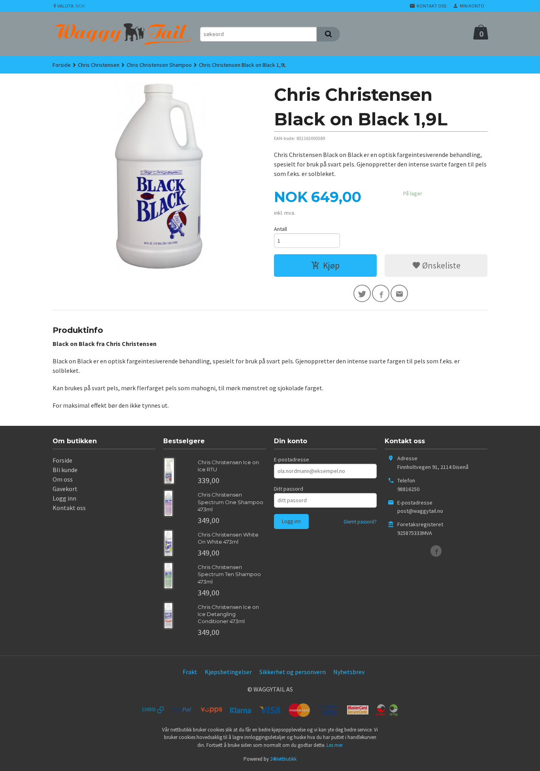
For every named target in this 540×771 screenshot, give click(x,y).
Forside (62, 64)
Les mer (335, 745)
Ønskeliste (441, 265)
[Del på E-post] (399, 293)
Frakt (190, 672)
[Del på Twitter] (362, 293)
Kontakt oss (69, 508)
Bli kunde (65, 470)
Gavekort (65, 489)
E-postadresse (291, 459)
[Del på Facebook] (380, 293)
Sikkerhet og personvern (292, 672)
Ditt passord (288, 488)
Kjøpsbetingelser (228, 672)
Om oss (63, 479)
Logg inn (64, 498)
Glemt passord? (360, 521)
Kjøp (331, 265)
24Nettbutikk (283, 759)
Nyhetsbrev (348, 672)
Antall (280, 228)
